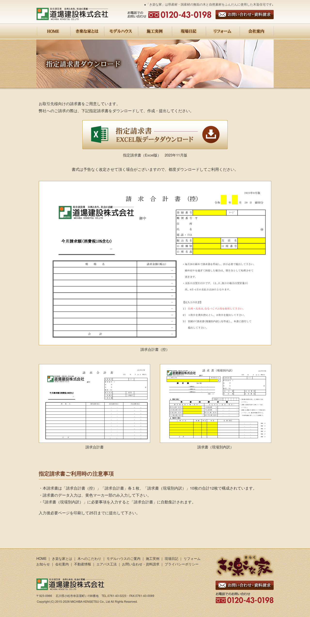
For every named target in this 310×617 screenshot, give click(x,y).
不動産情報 (82, 564)
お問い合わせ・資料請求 (140, 564)
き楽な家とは (62, 558)
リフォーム (192, 558)
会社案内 (62, 564)
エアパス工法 (107, 564)
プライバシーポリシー (182, 564)
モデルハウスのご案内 (123, 558)
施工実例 (152, 558)
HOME (41, 558)
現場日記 (171, 558)
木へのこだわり (89, 558)
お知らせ (43, 564)
